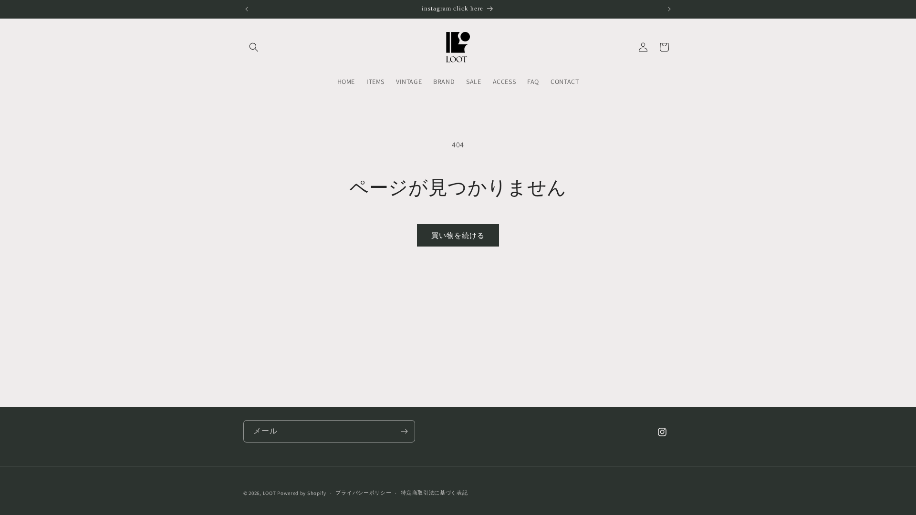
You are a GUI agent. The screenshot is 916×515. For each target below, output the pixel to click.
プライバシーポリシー (363, 492)
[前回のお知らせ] (246, 9)
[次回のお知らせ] (669, 9)
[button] (253, 47)
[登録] (404, 431)
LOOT (269, 493)
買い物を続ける (458, 235)
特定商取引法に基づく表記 (434, 492)
